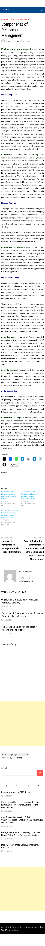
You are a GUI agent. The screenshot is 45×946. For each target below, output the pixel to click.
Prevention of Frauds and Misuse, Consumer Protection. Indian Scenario (22, 615)
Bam (16, 930)
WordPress (5, 930)
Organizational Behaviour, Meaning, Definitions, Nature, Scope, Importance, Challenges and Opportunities (21, 805)
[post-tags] (38, 785)
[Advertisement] (22, 723)
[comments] (28, 785)
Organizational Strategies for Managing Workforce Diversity (19, 601)
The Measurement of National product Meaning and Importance (19, 628)
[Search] (40, 773)
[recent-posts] (17, 785)
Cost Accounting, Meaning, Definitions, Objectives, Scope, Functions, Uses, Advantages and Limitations (22, 820)
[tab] (6, 785)
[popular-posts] (6, 785)
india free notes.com (24, 927)
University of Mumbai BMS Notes (15, 19)
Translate (21, 757)
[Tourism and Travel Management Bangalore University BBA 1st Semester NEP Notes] (31, 498)
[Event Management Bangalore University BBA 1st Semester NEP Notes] (11, 498)
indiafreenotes (13, 41)
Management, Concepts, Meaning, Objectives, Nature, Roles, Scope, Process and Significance (21, 833)
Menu (7, 9)
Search (4, 768)
